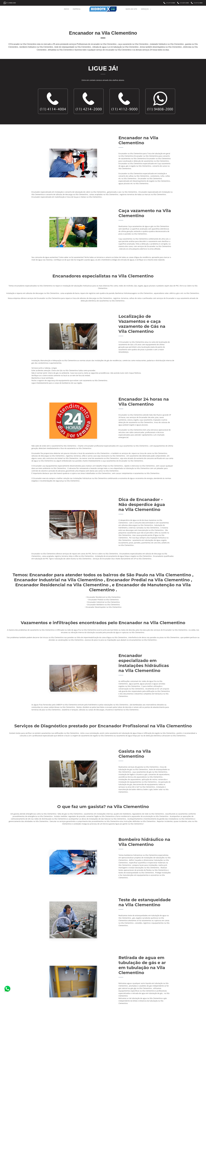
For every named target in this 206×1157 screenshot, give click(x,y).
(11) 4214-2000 (184, 3)
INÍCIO (66, 9)
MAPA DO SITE (131, 9)
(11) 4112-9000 (198, 3)
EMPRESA (76, 9)
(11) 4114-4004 (170, 3)
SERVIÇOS (145, 9)
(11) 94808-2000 (11, 3)
